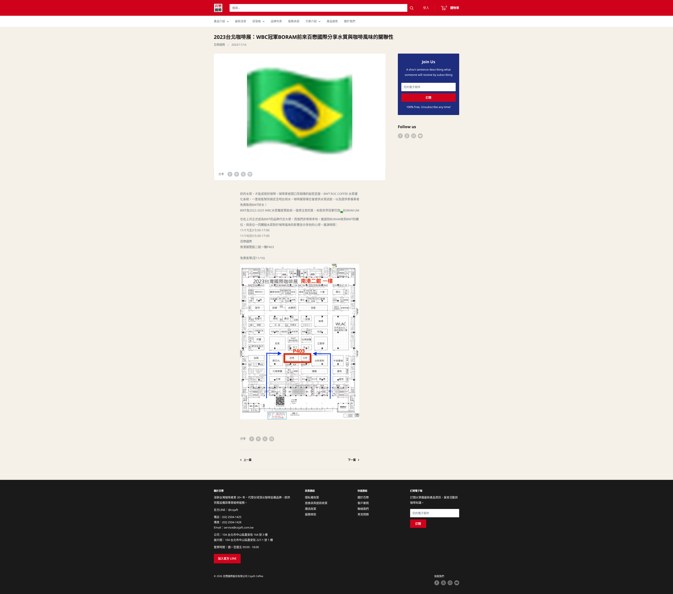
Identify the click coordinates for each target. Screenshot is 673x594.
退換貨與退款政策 (316, 503)
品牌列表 (276, 21)
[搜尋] (411, 8)
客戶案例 (363, 503)
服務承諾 (293, 21)
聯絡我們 (363, 509)
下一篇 (352, 459)
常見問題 (363, 514)
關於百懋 (363, 497)
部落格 (256, 21)
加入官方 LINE (227, 558)
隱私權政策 (312, 497)
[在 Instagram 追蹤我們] (413, 135)
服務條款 (310, 514)
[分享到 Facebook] (229, 174)
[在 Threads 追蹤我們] (407, 135)
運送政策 (310, 509)
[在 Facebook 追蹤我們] (400, 135)
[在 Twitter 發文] (243, 174)
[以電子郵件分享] (249, 174)
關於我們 (349, 21)
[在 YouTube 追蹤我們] (420, 135)
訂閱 (428, 97)
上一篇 (247, 459)
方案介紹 (311, 21)
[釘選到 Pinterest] (236, 174)
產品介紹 (219, 21)
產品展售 (332, 21)
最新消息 (240, 21)
